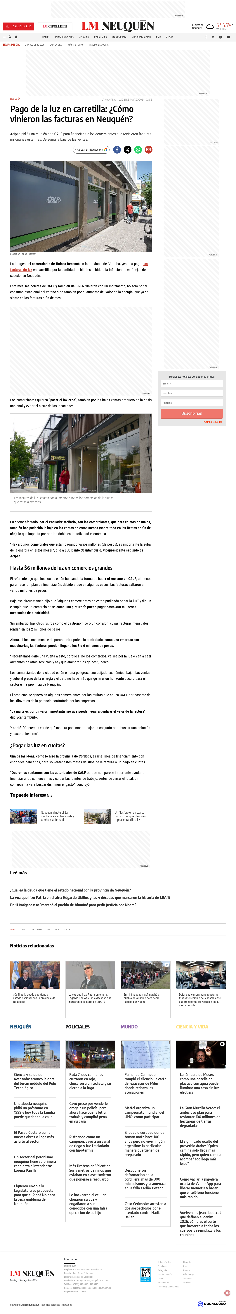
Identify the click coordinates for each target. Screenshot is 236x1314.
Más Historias (76, 45)
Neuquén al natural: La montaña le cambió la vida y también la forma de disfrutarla (57, 818)
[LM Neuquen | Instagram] (221, 37)
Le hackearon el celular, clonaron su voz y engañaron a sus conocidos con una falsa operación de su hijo (88, 1203)
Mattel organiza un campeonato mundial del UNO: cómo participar (144, 1112)
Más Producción (141, 37)
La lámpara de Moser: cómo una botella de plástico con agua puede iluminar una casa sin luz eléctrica (199, 1083)
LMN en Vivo (56, 45)
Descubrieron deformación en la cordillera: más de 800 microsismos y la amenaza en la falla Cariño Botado (145, 1179)
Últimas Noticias (64, 37)
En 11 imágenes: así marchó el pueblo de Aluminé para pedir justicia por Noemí (73, 904)
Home (45, 37)
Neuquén (84, 37)
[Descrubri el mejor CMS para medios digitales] (212, 1307)
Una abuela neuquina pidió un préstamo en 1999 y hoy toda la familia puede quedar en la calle (34, 1110)
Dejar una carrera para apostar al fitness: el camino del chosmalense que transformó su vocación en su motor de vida (200, 1000)
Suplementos (163, 1283)
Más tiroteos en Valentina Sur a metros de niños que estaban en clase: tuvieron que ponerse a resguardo (90, 1172)
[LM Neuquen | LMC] (55, 26)
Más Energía (119, 37)
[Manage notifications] (227, 1293)
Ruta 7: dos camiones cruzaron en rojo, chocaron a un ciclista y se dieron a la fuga (90, 1081)
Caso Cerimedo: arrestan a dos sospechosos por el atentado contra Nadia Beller (145, 1210)
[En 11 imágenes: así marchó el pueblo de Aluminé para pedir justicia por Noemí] (145, 975)
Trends (161, 1278)
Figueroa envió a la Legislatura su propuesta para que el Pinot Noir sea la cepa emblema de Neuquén (34, 1195)
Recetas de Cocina (98, 45)
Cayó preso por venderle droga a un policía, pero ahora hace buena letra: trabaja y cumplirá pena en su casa (88, 1112)
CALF (67, 929)
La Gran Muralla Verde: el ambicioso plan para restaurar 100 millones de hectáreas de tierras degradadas (200, 1116)
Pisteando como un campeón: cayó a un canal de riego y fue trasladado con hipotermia (89, 1143)
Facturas (53, 929)
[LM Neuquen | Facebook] (206, 37)
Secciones (187, 1278)
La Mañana (108, 99)
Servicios (187, 1283)
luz (121, 99)
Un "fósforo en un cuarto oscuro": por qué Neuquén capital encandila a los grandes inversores (130, 818)
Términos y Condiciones (168, 1287)
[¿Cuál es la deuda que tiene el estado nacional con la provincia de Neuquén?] (35, 975)
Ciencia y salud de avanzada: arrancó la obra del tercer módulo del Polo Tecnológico (35, 1081)
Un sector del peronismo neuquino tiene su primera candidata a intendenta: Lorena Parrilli (35, 1163)
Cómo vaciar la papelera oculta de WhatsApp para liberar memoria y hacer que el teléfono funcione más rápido (200, 1188)
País (158, 37)
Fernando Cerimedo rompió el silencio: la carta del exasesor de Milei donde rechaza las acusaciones (145, 1083)
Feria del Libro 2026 (34, 45)
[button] (4, 37)
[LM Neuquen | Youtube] (228, 37)
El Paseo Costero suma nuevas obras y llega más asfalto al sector (34, 1136)
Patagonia (162, 1270)
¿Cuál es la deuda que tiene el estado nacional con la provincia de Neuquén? (70, 890)
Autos (169, 37)
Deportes (187, 1270)
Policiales (100, 37)
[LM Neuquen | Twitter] (214, 37)
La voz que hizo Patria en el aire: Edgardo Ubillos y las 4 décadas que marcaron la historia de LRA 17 (90, 897)
